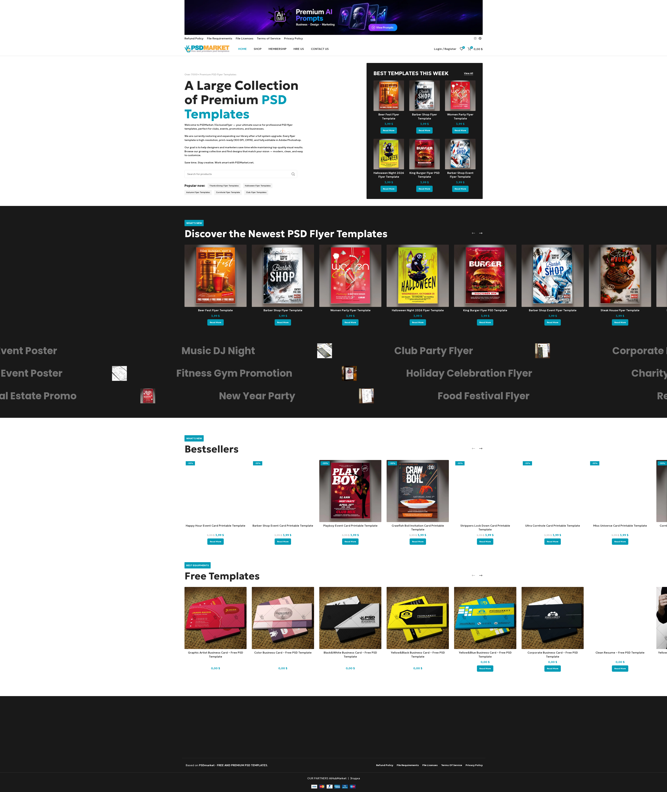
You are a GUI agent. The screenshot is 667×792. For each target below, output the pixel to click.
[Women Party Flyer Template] (460, 95)
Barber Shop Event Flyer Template (552, 310)
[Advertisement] (333, 727)
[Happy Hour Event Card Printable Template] (215, 491)
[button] (473, 233)
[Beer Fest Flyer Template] (389, 95)
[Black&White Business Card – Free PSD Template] (350, 618)
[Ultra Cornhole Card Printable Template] (553, 491)
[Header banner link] (333, 17)
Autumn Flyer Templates (198, 192)
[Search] (293, 174)
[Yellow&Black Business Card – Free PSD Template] (418, 618)
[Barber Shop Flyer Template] (424, 95)
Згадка (355, 778)
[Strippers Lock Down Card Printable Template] (485, 491)
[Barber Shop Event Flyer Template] (460, 154)
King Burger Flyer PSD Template (485, 310)
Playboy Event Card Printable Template (350, 525)
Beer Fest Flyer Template (215, 310)
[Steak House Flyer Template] (620, 276)
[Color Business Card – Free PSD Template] (283, 618)
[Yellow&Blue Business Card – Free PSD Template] (485, 618)
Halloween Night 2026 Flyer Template (418, 310)
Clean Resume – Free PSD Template (620, 652)
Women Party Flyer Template (350, 310)
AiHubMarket (337, 778)
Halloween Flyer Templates (258, 185)
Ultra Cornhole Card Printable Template (552, 525)
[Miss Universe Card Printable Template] (620, 491)
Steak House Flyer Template (620, 310)
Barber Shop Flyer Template (282, 310)
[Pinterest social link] (480, 38)
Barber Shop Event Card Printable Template (283, 525)
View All (468, 73)
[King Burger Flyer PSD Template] (424, 154)
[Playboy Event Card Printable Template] (350, 491)
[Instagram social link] (475, 38)
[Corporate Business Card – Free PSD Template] (553, 618)
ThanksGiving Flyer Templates (224, 185)
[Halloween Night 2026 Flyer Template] (389, 154)
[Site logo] (206, 48)
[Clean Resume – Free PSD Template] (620, 618)
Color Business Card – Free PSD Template (283, 652)
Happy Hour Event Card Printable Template (215, 525)
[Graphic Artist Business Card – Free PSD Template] (215, 618)
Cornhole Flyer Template (228, 192)
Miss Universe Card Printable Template (620, 525)
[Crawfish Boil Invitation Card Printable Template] (418, 491)
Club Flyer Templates (256, 192)
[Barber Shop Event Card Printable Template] (283, 491)
